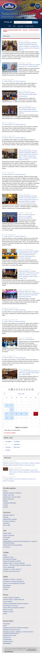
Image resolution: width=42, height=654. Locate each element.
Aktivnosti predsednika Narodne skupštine (15, 603)
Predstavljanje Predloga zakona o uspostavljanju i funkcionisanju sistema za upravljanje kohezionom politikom (28, 110)
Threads (7, 450)
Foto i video (6, 525)
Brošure (5, 501)
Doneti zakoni (7, 533)
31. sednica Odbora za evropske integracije (14, 81)
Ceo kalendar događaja (9, 432)
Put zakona (6, 547)
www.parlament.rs (8, 651)
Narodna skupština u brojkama (12, 493)
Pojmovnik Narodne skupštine (12, 561)
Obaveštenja (7, 585)
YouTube (8, 447)
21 (26, 413)
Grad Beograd (7, 639)
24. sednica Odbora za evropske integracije (14, 358)
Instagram (8, 441)
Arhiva (5, 613)
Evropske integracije (34, 29)
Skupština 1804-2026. (9, 503)
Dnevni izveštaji (8, 609)
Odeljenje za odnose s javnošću (12, 579)
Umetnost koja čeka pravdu (11, 571)
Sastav (5, 491)
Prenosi (5, 595)
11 (11, 409)
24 (6, 418)
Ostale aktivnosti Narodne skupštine (14, 607)
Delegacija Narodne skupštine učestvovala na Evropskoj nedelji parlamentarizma (27, 94)
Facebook (17, 441)
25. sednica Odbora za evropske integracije (14, 310)
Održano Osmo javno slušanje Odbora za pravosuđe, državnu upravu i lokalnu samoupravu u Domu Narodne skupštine (24, 472)
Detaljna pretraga (29, 26)
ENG (10, 26)
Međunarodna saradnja (10, 519)
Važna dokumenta (8, 499)
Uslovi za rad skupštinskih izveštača (14, 583)
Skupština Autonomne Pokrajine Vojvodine (15, 627)
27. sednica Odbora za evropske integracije (14, 236)
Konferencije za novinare (10, 605)
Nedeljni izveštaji (8, 611)
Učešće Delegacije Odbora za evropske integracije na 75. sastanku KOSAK (29, 65)
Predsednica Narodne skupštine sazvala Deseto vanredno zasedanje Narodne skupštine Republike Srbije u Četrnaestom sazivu (21, 464)
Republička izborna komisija (11, 629)
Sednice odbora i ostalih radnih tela (13, 599)
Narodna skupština (9, 488)
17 (6, 413)
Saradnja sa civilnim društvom (12, 569)
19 (16, 413)
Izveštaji (5, 539)
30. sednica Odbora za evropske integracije (14, 124)
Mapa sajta (20, 26)
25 (11, 418)
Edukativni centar (8, 557)
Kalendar (5, 517)
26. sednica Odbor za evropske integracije (13, 321)
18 (11, 413)
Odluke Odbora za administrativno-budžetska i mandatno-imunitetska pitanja (20, 542)
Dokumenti (6, 587)
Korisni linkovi (8, 621)
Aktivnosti (25, 29)
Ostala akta (6, 537)
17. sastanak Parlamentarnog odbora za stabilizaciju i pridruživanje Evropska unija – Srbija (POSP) (29, 372)
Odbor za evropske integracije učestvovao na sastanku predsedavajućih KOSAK (26, 216)
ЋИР (14, 26)
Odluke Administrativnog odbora (12, 545)
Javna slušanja (7, 601)
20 (21, 413)
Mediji (5, 577)
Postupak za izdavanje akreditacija (13, 581)
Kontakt (5, 507)
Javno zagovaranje (8, 567)
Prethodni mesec (5, 393)
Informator (6, 523)
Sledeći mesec (38, 393)
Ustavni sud (6, 637)
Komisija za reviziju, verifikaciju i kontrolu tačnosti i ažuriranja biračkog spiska (18, 632)
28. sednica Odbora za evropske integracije (14, 174)
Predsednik (6, 624)
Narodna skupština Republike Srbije (12, 29)
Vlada (5, 625)
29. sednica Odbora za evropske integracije (14, 138)
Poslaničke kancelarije (10, 559)
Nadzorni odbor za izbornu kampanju (14, 563)
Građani (6, 552)
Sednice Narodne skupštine (11, 597)
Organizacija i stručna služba (11, 497)
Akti (4, 530)
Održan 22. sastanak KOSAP (26, 339)
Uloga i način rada (8, 495)
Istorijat (5, 505)
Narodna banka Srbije (9, 635)
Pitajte (5, 555)
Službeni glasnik (8, 641)
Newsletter (17, 444)
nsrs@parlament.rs (32, 649)
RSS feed (16, 447)
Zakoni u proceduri (8, 535)
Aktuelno (5, 31)
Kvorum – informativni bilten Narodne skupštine (17, 565)
